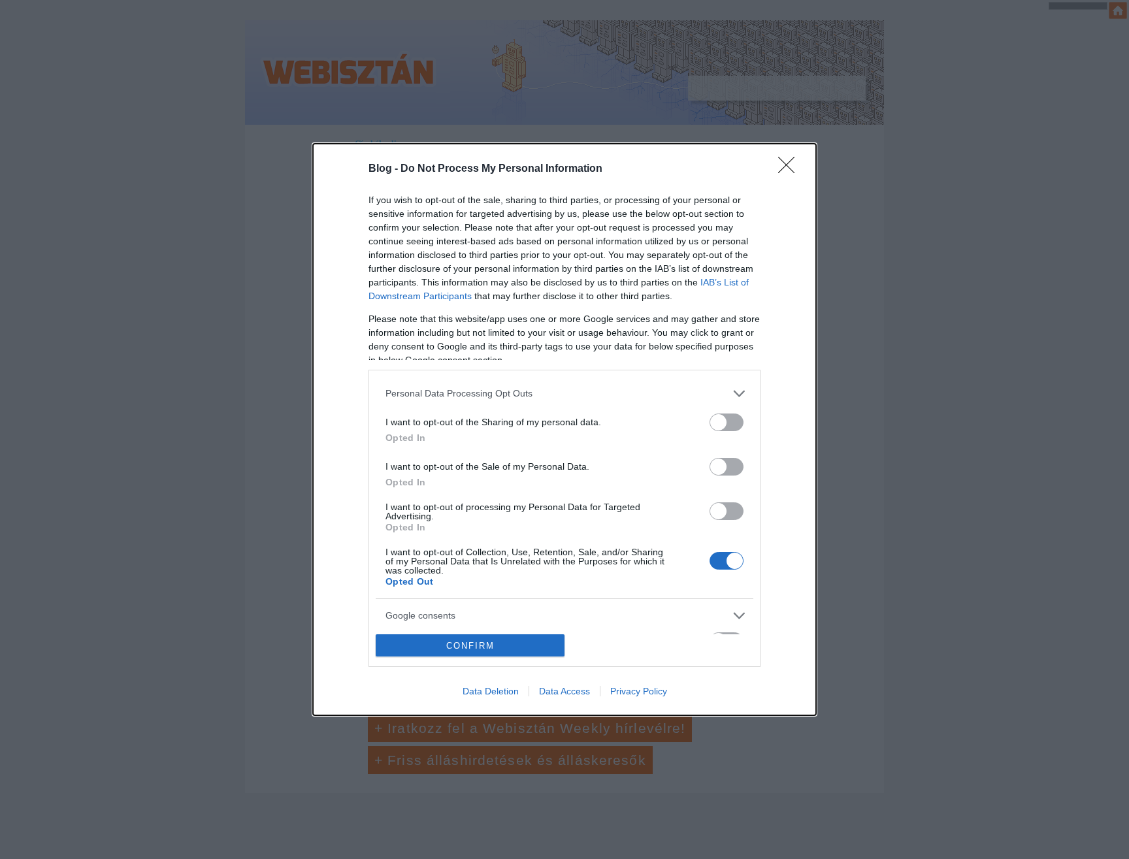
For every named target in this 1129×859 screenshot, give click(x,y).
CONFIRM (470, 646)
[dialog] (564, 430)
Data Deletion (491, 691)
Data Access (564, 691)
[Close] (790, 169)
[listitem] (564, 393)
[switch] (727, 422)
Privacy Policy (638, 691)
